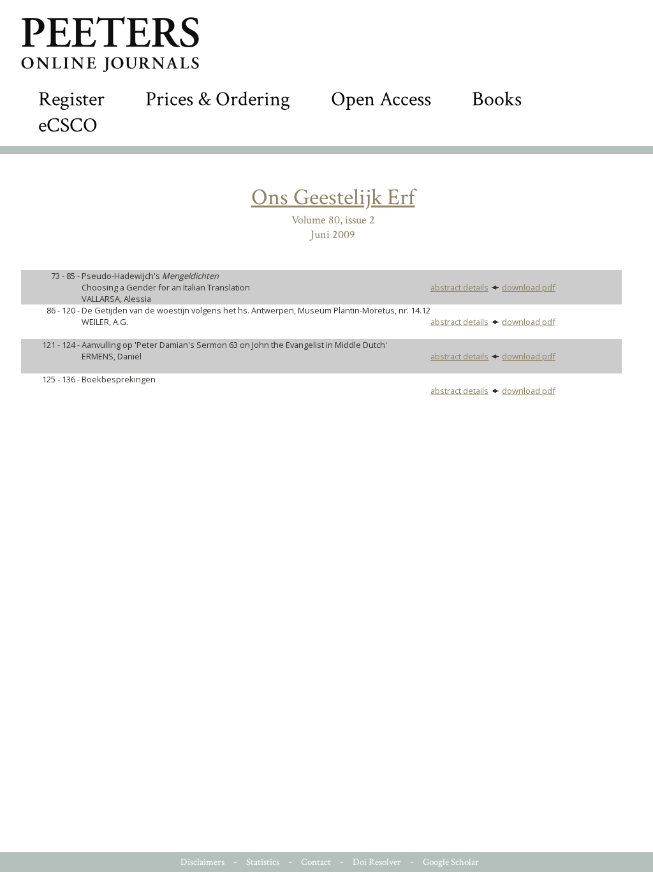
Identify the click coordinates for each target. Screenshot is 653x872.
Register (71, 99)
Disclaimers (202, 862)
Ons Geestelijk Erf (333, 198)
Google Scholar (451, 862)
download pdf (528, 287)
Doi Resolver (377, 862)
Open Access (381, 99)
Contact (316, 862)
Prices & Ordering (217, 99)
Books (497, 99)
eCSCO (68, 125)
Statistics (262, 862)
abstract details (459, 287)
